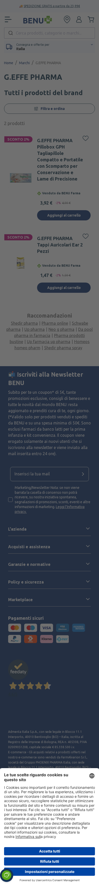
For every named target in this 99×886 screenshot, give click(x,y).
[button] (6, 875)
